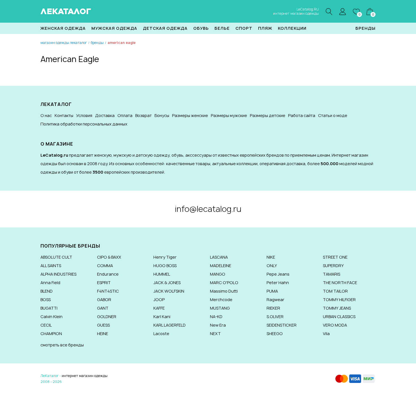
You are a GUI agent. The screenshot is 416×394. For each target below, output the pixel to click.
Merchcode (221, 299)
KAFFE (159, 308)
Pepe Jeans (278, 274)
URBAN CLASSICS (339, 316)
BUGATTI (48, 308)
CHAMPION (51, 333)
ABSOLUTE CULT (56, 257)
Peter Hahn (278, 282)
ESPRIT (104, 282)
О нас (46, 115)
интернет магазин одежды (85, 375)
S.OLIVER (275, 316)
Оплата (124, 115)
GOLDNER (106, 316)
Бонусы (162, 115)
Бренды (365, 28)
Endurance (108, 274)
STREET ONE (335, 257)
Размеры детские (267, 115)
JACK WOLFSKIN (168, 291)
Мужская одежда (114, 28)
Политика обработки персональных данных (83, 124)
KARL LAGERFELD (169, 325)
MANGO (217, 274)
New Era (218, 325)
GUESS (103, 325)
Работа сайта (301, 115)
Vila (326, 333)
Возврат (143, 115)
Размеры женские (190, 115)
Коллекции (292, 28)
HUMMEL (161, 274)
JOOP (159, 299)
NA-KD (216, 316)
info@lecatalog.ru (208, 208)
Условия (84, 115)
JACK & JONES (167, 282)
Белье (222, 28)
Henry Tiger (165, 257)
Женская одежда (63, 28)
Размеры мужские (229, 115)
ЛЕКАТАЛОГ (65, 11)
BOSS (45, 299)
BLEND (46, 291)
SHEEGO (275, 333)
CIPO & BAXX (109, 257)
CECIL (46, 325)
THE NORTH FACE (340, 282)
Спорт (243, 28)
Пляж (265, 28)
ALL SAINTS (50, 265)
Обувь (201, 28)
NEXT (215, 333)
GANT (102, 308)
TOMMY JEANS (337, 308)
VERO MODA (335, 325)
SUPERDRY (333, 265)
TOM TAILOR (335, 291)
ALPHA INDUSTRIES (58, 274)
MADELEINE (220, 265)
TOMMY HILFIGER (339, 299)
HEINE (102, 333)
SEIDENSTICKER (282, 325)
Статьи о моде (332, 115)
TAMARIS (331, 274)
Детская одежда (165, 28)
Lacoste (161, 333)
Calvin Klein (51, 316)
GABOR (104, 299)
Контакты (64, 115)
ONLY (272, 265)
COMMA (105, 265)
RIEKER (273, 308)
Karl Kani (161, 316)
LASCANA (219, 257)
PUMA (272, 291)
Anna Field (50, 282)
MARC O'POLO (224, 282)
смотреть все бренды (62, 345)
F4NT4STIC (108, 291)
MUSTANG (220, 308)
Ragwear (275, 299)
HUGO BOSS (165, 265)
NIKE (271, 257)
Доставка (105, 115)
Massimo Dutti (224, 291)
